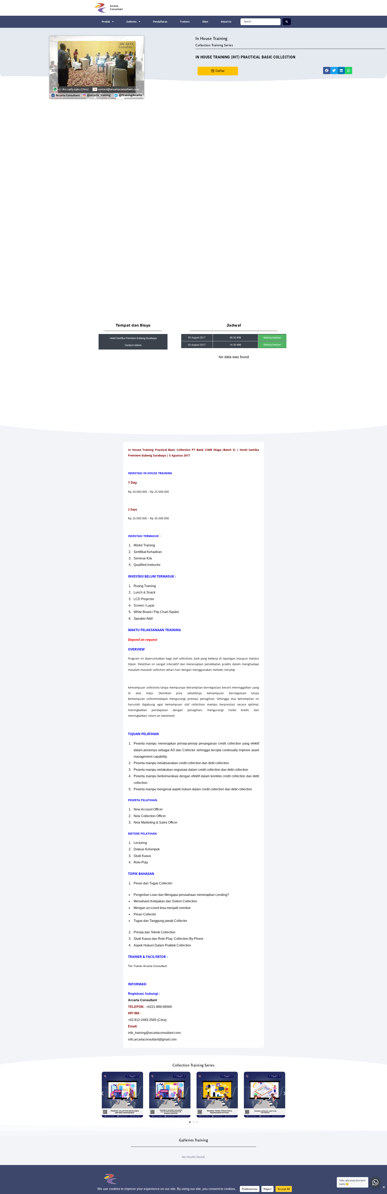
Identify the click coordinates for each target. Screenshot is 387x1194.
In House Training (212, 38)
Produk (106, 21)
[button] (326, 70)
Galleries (131, 21)
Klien (205, 21)
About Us (226, 21)
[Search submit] (287, 21)
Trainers (185, 21)
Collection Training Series (214, 45)
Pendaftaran (160, 21)
